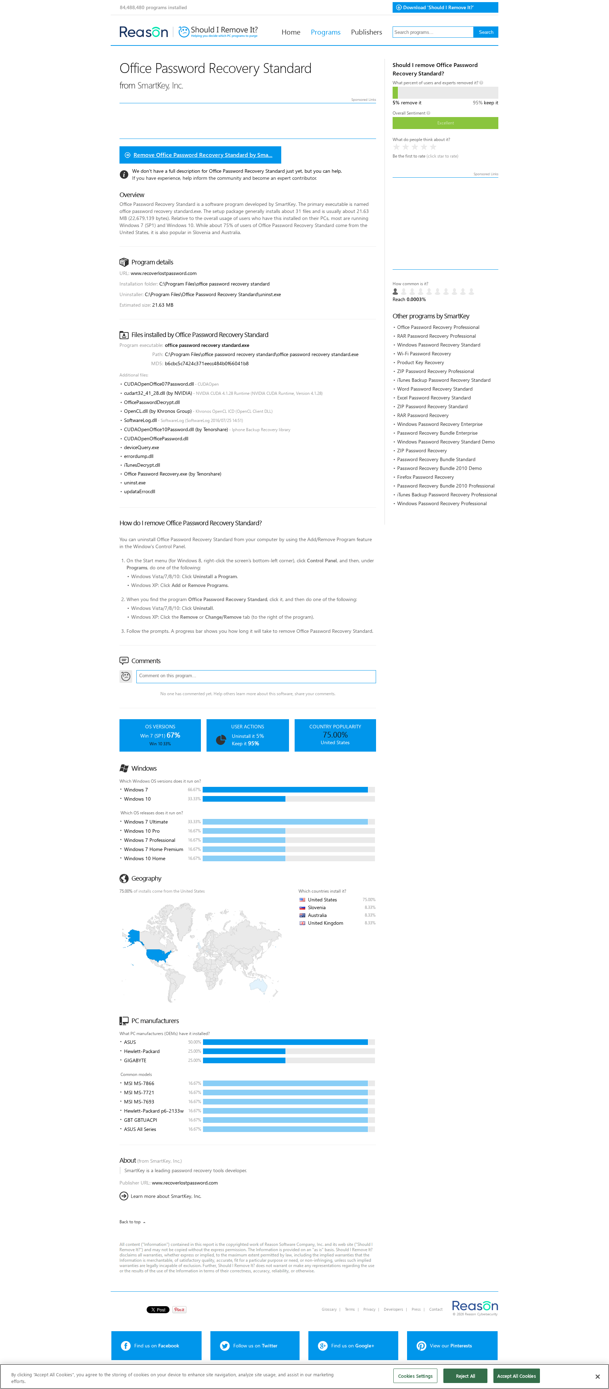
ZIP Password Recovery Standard (432, 406)
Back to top (130, 1221)
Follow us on (255, 1345)
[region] (304, 1376)
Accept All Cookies (516, 1376)
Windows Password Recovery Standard (438, 344)
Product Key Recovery (420, 362)
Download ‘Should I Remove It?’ (438, 7)
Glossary (329, 1309)
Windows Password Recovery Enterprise (439, 424)
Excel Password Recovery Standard (434, 397)
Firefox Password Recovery (425, 476)
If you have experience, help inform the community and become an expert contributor (224, 178)
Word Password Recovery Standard (435, 388)
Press (416, 1309)
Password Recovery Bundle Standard (436, 459)
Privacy (369, 1309)
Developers (393, 1309)
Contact (436, 1309)
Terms (350, 1309)
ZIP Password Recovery (422, 450)
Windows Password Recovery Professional (442, 503)
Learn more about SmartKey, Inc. (166, 1196)
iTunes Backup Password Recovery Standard (444, 380)
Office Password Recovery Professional (438, 327)
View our (451, 1345)
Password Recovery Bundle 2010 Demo (439, 468)
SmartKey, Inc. (160, 85)
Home (291, 31)
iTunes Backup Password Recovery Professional (447, 494)
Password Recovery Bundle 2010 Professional (445, 485)
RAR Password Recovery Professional (436, 335)
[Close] (597, 1376)
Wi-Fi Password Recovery (424, 353)
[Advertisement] (445, 223)
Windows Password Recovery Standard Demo (446, 441)
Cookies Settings (415, 1376)
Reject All (465, 1376)
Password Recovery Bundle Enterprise (437, 432)
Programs (325, 31)
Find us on (156, 1345)
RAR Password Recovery (423, 415)
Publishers (366, 31)
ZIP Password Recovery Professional (435, 371)
